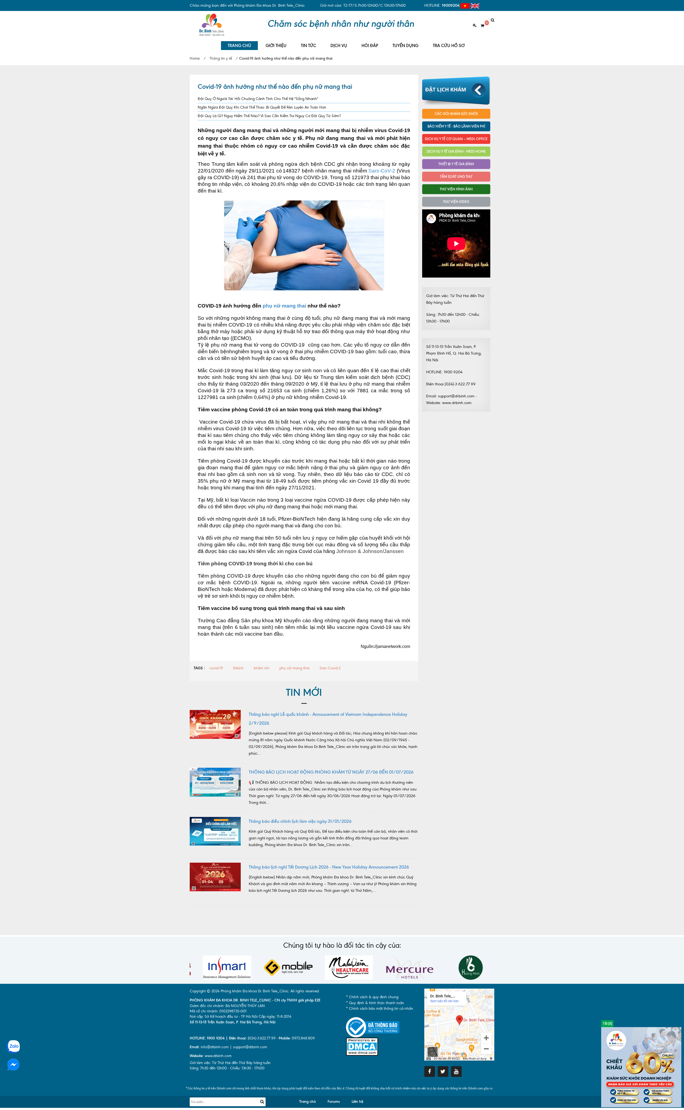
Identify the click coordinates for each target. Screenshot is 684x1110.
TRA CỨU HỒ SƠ (449, 45)
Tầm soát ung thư (456, 176)
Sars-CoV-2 (381, 171)
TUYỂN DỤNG (405, 45)
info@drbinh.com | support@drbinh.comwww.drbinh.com (228, 1051)
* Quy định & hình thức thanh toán (375, 1003)
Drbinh (238, 668)
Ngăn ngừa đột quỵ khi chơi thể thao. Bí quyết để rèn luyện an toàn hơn (262, 107)
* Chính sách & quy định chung (372, 997)
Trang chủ (307, 1101)
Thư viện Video (456, 201)
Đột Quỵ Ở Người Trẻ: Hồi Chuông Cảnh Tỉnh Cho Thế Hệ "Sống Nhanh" (258, 99)
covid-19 (216, 668)
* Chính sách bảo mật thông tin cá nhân (379, 1008)
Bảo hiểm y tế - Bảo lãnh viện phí (456, 126)
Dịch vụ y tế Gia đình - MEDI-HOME (456, 151)
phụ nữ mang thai (284, 306)
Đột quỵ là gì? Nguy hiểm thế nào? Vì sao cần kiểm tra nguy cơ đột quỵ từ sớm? (269, 116)
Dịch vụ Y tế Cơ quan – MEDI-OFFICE (456, 139)
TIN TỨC (308, 45)
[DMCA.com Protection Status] (362, 1046)
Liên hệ (357, 1101)
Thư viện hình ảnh (456, 189)
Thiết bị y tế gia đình (456, 164)
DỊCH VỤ (339, 45)
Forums (334, 1101)
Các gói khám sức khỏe (456, 114)
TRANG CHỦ (239, 45)
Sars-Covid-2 (330, 668)
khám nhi (261, 668)
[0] (480, 25)
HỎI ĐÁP (370, 45)
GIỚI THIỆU (276, 45)
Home (195, 58)
